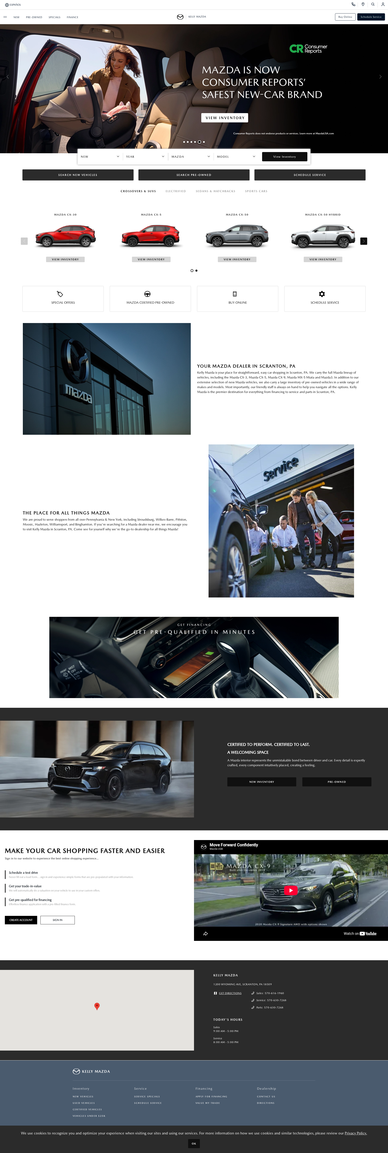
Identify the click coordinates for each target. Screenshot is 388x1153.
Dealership (266, 1088)
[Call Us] (355, 4)
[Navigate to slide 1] (184, 142)
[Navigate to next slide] (385, 77)
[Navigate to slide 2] (188, 142)
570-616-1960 (274, 993)
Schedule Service (371, 17)
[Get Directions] (364, 4)
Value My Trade (208, 1103)
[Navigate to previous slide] (3, 77)
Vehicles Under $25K (89, 1116)
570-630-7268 (277, 1000)
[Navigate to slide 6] (203, 142)
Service (140, 1088)
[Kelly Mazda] (181, 17)
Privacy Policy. (356, 1133)
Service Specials (147, 1096)
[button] (97, 1006)
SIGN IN (57, 920)
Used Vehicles (84, 1103)
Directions (266, 1103)
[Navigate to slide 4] (195, 142)
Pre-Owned (337, 781)
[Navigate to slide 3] (191, 142)
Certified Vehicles (87, 1109)
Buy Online (345, 17)
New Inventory (261, 781)
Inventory (81, 1088)
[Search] (374, 4)
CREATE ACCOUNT (21, 920)
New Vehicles (83, 1096)
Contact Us (266, 1096)
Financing (204, 1088)
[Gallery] (194, 76)
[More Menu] (5, 17)
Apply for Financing (211, 1096)
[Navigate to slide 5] (198, 142)
